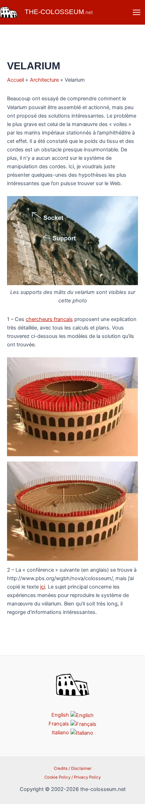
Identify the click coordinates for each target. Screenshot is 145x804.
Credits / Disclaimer (73, 768)
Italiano (61, 732)
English (60, 715)
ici (42, 587)
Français (59, 724)
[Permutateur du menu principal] (136, 12)
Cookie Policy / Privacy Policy (72, 777)
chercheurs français (49, 319)
